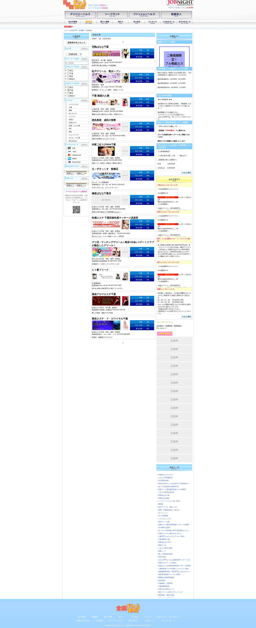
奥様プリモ (162, 545)
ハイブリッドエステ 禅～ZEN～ (169, 501)
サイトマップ (166, 620)
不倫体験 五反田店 (165, 583)
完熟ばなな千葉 (163, 495)
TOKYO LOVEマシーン (166, 589)
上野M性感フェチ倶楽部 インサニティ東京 (172, 69)
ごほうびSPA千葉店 (164, 95)
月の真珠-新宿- (163, 481)
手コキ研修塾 (163, 516)
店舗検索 (89, 22)
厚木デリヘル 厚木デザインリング (170, 592)
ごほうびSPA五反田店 (166, 492)
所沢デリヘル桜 (163, 522)
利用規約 (100, 620)
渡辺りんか (161, 212)
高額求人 (176, 15)
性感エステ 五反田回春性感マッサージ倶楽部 (174, 566)
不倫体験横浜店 (163, 586)
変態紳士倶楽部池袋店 (166, 577)
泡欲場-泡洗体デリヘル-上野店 (169, 574)
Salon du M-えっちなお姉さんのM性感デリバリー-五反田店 (179, 483)
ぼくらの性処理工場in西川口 (96, 27)
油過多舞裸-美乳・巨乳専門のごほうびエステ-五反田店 (178, 571)
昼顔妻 (160, 504)
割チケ (121, 22)
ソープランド (112, 15)
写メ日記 (137, 22)
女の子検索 (73, 22)
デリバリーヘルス (80, 15)
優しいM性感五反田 (165, 554)
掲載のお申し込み (83, 620)
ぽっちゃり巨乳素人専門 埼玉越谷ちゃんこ (173, 530)
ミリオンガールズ (170, 185)
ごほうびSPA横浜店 (165, 478)
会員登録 (190, 8)
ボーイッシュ (163, 513)
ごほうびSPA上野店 (165, 548)
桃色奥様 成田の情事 (166, 595)
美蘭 (158, 289)
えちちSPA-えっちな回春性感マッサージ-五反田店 (176, 560)
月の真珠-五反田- (164, 527)
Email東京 (162, 580)
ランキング (153, 22)
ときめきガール (169, 22)
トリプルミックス (167, 289)
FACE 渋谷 (162, 557)
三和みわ (160, 185)
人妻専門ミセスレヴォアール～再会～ (171, 536)
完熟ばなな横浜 (163, 498)
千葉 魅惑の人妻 (164, 539)
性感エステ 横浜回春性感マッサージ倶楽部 (172, 122)
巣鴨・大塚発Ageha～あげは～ (169, 510)
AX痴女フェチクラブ (165, 475)
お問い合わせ (133, 620)
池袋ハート (162, 551)
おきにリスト (181, 8)
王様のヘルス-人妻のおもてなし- (170, 533)
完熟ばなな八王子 (164, 542)
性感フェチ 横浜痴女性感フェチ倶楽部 (172, 489)
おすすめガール (185, 22)
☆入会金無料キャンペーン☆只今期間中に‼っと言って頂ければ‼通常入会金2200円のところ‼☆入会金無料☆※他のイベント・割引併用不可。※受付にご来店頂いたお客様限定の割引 (174, 226)
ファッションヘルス (144, 15)
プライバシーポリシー (116, 620)
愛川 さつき (162, 239)
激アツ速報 (105, 22)
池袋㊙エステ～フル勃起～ (166, 42)
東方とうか (161, 262)
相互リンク (150, 620)
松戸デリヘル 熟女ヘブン (167, 507)
